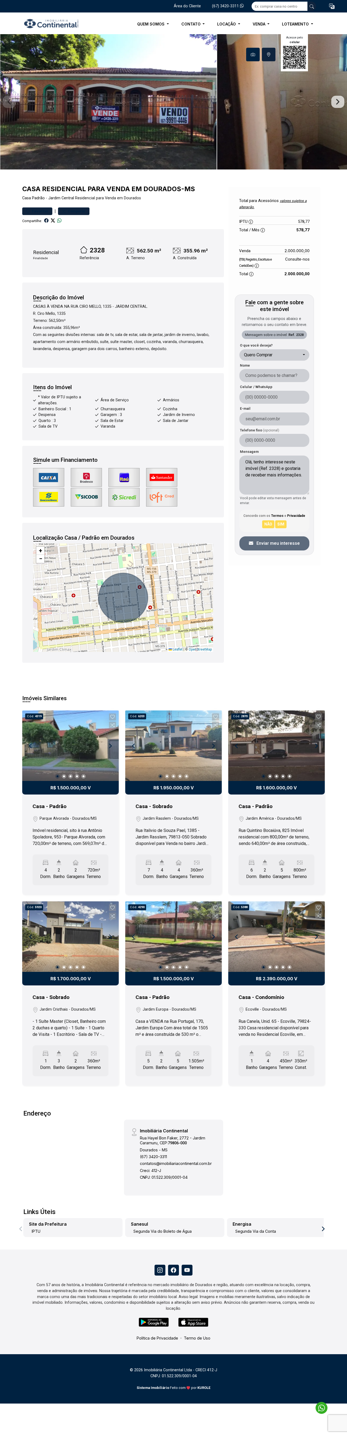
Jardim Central (61, 198)
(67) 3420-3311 (226, 6)
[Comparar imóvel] (112, 725)
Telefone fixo (259, 430)
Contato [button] (191, 24)
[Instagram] (160, 1270)
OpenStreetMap (200, 649)
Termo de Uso (197, 1338)
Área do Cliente (187, 6)
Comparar (76, 211)
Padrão (38, 198)
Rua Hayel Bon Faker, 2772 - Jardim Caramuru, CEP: (172, 1140)
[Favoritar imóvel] (112, 716)
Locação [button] (227, 24)
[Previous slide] (9, 101)
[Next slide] (337, 101)
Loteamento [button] (296, 24)
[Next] (110, 746)
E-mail (245, 408)
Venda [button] (259, 24)
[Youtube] (187, 1270)
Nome (245, 365)
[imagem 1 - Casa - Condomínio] (276, 936)
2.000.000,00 (297, 250)
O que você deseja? (256, 345)
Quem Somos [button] (151, 24)
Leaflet (177, 649)
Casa (26, 198)
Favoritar (40, 211)
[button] (331, 6)
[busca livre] (311, 6)
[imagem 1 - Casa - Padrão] (70, 745)
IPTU (36, 1231)
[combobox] (274, 355)
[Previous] (31, 746)
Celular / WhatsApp (256, 387)
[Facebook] (173, 1270)
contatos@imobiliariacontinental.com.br (176, 1163)
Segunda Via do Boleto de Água (162, 1231)
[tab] (253, 54)
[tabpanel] (173, 101)
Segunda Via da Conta (255, 1231)
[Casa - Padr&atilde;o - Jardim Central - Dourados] (49, 24)
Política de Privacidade (157, 1338)
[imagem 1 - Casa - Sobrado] (173, 745)
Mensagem (249, 452)
